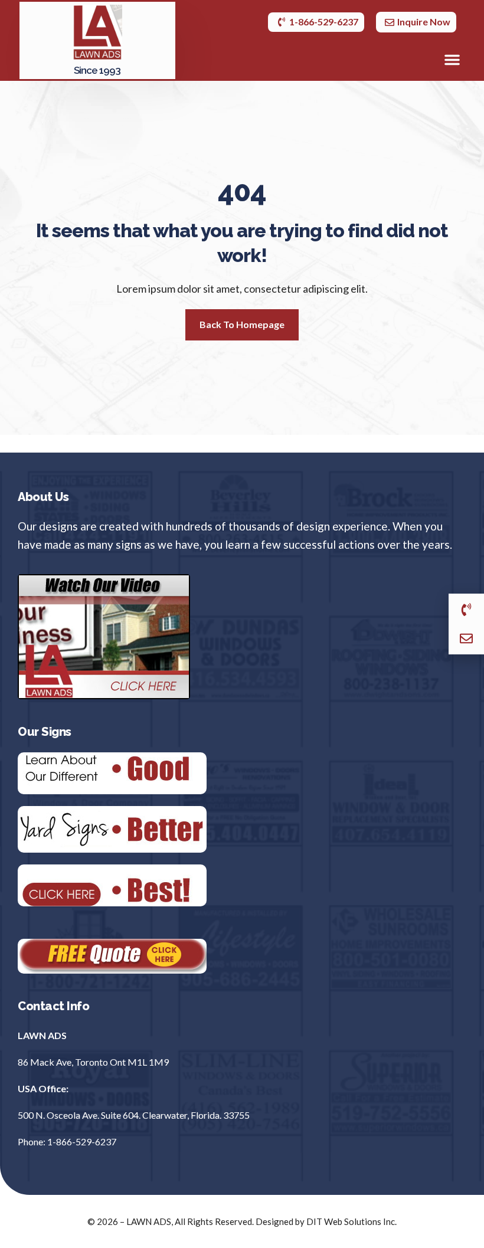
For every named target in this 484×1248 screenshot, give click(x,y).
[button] (452, 59)
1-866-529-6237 (81, 1141)
